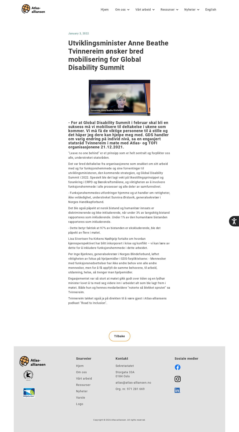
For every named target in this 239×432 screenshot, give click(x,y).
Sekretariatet (125, 365)
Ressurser (83, 385)
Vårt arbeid (84, 378)
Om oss (81, 372)
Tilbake (119, 336)
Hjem (105, 9)
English (210, 9)
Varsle (80, 397)
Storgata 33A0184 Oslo (125, 374)
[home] (33, 9)
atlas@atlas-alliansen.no (133, 382)
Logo (79, 404)
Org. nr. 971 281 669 (130, 389)
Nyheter (82, 391)
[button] (122, 9)
